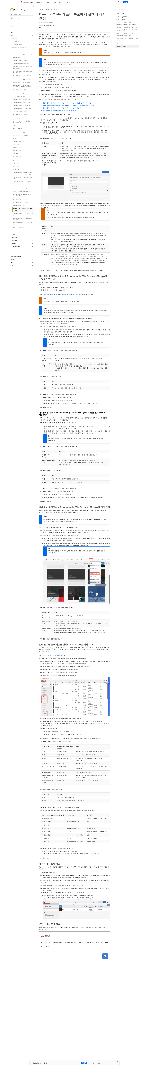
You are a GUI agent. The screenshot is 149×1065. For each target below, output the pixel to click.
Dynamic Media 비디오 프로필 (20, 111)
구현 (12, 262)
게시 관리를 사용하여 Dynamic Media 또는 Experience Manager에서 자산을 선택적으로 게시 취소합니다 (69, 105)
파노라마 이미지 (17, 147)
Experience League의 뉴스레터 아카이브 (22, 54)
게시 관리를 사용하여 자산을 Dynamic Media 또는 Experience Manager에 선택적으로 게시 (126, 23)
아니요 (123, 13)
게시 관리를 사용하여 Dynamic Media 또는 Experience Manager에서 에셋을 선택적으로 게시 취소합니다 (127, 29)
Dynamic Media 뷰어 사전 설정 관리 (21, 99)
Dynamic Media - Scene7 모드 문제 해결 (22, 76)
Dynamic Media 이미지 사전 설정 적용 (22, 108)
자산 (12, 35)
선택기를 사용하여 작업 (19, 227)
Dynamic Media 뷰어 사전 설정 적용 (21, 102)
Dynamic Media (15, 50)
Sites (12, 32)
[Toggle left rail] (33, 6)
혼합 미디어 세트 (17, 150)
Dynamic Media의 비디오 (19, 157)
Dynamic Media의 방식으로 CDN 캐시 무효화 (23, 214)
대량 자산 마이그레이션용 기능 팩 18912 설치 (22, 223)
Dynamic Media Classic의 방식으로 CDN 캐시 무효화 (22, 218)
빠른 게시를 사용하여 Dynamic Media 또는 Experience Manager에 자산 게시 (61, 108)
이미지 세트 (16, 144)
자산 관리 (14, 234)
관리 (12, 265)
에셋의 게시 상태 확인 (121, 43)
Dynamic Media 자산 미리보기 (20, 185)
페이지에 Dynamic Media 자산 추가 (21, 188)
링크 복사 (125, 16)
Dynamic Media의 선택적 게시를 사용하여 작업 (22, 209)
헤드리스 (13, 259)
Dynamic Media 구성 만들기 (46, 294)
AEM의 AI (13, 253)
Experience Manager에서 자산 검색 (48, 655)
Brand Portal (15, 237)
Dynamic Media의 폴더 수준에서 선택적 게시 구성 (70, 294)
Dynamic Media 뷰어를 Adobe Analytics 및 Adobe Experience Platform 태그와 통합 (22, 173)
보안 (12, 26)
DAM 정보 (14, 38)
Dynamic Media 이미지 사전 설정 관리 (22, 105)
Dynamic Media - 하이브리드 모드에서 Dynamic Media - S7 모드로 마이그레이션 (22, 85)
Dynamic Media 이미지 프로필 (20, 115)
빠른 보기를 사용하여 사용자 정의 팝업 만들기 (22, 177)
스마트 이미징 (16, 118)
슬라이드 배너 (16, 160)
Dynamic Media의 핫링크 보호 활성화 (22, 135)
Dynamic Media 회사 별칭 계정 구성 (21, 79)
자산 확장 (14, 231)
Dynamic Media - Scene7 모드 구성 (21, 63)
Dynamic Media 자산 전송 (19, 132)
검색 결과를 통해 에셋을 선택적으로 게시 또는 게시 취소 (127, 39)
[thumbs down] (85, 1063)
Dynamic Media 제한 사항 (19, 141)
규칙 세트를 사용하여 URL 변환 (20, 202)
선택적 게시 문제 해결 (121, 46)
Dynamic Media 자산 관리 (19, 93)
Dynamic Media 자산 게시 (19, 205)
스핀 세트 (15, 153)
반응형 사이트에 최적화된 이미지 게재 (22, 182)
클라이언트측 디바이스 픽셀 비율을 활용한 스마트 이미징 (23, 121)
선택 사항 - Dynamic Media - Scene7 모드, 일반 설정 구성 (22, 67)
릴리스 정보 (13, 22)
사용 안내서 (54, 9)
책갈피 (119, 16)
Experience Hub (14, 29)
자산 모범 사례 (15, 41)
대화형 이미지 (16, 163)
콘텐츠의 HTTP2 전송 (18, 129)
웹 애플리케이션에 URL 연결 (20, 199)
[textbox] (21, 14)
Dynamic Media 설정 (18, 57)
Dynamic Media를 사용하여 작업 (20, 60)
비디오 (14, 125)
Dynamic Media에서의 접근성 (20, 90)
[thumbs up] (82, 1063)
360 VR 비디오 (16, 169)
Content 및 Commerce (16, 256)
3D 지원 (15, 138)
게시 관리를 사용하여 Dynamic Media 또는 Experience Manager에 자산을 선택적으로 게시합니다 (67, 103)
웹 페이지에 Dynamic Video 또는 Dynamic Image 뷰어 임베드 (22, 195)
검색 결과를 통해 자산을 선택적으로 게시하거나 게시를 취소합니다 (59, 110)
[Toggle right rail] (115, 6)
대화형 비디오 (16, 166)
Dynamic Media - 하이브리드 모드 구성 (22, 82)
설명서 (41, 9)
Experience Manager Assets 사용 (19, 47)
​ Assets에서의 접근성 (17, 44)
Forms (12, 250)
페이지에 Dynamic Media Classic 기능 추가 (23, 191)
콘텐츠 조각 (14, 240)
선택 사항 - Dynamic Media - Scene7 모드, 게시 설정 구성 (22, 71)
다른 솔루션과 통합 (16, 246)
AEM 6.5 (47, 9)
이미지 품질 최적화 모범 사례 (20, 96)
